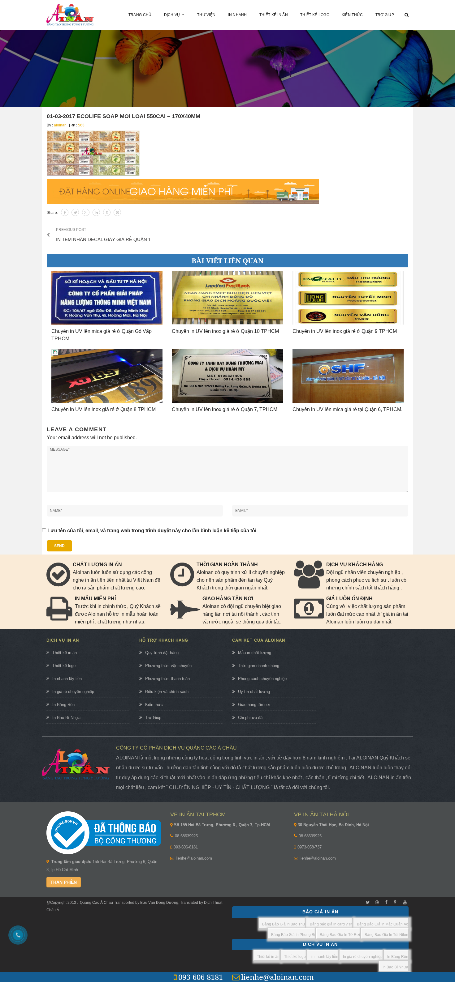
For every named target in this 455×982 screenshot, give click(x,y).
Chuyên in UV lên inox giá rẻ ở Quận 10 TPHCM (225, 331)
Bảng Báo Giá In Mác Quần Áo (382, 924)
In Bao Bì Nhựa (66, 717)
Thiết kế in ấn (64, 652)
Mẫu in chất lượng (254, 652)
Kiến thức (154, 704)
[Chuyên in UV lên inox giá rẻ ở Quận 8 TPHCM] (106, 376)
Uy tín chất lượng (254, 691)
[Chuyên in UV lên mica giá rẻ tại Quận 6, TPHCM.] (348, 376)
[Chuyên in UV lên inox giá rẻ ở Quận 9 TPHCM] (348, 298)
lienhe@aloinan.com (194, 858)
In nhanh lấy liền (67, 678)
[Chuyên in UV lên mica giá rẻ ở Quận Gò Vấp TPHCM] (106, 298)
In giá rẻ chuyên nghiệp (73, 691)
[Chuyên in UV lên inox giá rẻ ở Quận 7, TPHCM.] (227, 376)
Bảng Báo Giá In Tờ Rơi (340, 935)
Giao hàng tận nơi (254, 704)
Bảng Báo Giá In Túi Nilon (386, 935)
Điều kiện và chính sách (166, 691)
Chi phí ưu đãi (250, 717)
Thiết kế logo (64, 665)
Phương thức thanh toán (167, 678)
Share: (52, 212)
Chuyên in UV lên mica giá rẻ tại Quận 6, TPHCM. (347, 409)
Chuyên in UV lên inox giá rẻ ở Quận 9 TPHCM (344, 331)
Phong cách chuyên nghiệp (262, 678)
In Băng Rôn (63, 704)
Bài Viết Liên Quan (227, 260)
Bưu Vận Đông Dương (158, 902)
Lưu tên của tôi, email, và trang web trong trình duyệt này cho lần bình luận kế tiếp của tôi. (152, 530)
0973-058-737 (309, 847)
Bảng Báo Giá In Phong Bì (293, 935)
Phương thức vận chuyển (168, 665)
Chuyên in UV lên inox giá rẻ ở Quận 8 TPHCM (103, 409)
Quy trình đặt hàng (162, 652)
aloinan (60, 125)
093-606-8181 (186, 847)
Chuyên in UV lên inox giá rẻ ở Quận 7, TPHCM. (225, 409)
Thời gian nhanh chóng (258, 665)
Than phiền (63, 882)
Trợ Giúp (153, 717)
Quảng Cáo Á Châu (96, 902)
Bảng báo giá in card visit (331, 924)
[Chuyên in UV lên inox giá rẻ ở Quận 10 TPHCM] (227, 298)
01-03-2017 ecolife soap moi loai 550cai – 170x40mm (123, 116)
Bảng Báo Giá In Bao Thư (283, 924)
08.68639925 (186, 836)
